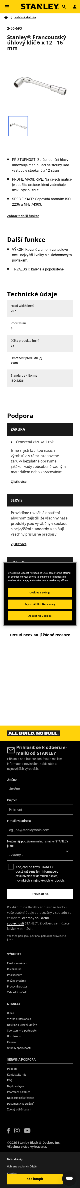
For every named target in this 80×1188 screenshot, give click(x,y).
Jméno (12, 779)
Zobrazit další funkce (23, 216)
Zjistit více (18, 481)
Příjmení (12, 800)
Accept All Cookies (40, 615)
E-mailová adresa (19, 821)
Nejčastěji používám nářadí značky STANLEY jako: (37, 844)
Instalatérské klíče (25, 17)
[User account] (74, 6)
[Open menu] (6, 6)
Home (6, 17)
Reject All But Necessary (40, 604)
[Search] (64, 6)
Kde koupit (34, 1179)
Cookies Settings (40, 592)
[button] (8, 1130)
